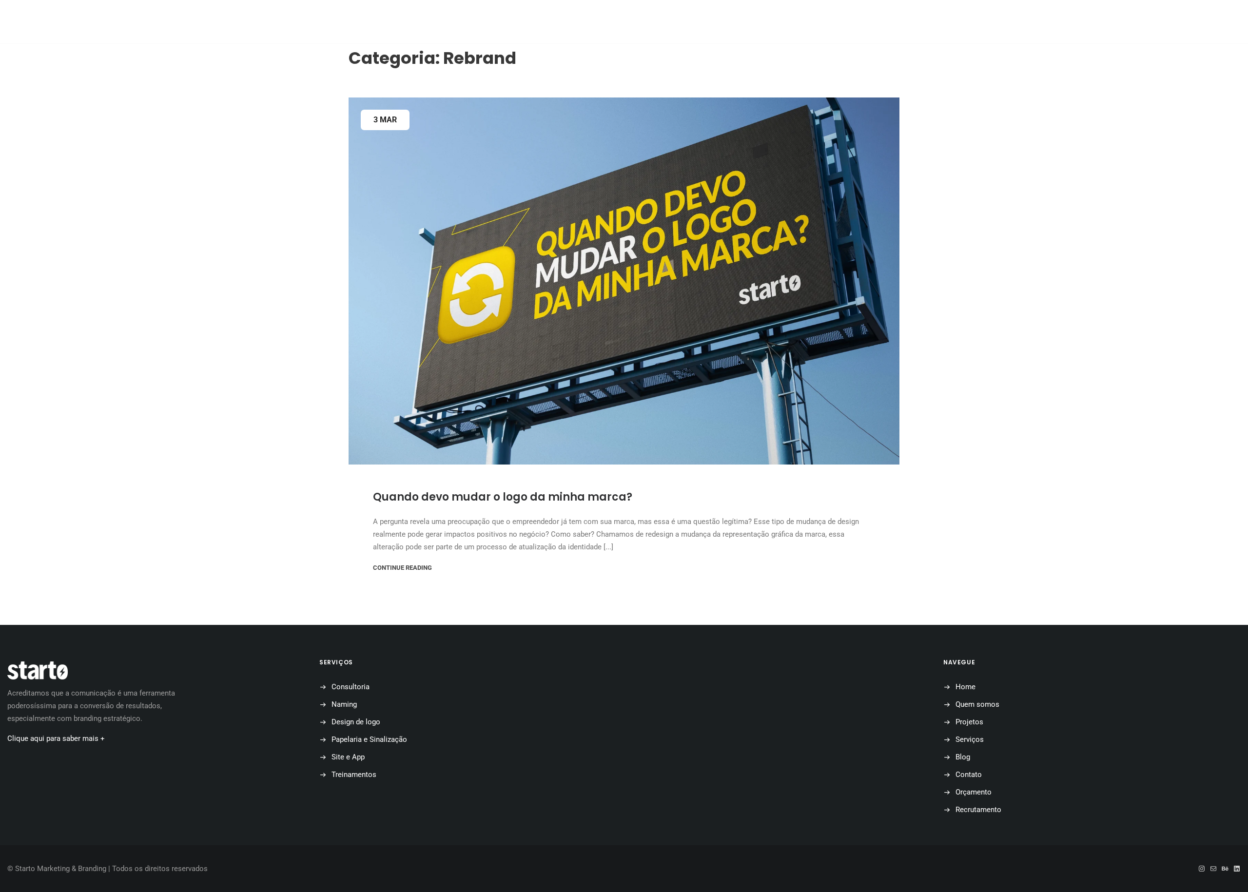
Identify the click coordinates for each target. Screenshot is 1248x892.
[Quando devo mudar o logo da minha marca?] (624, 281)
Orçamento (757, 22)
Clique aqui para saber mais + (56, 738)
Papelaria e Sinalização (369, 739)
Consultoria (351, 686)
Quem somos (518, 22)
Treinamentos (354, 774)
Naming (344, 704)
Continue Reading (402, 567)
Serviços (970, 739)
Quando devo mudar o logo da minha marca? (502, 496)
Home (459, 22)
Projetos (585, 22)
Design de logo (356, 721)
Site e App (348, 757)
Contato (692, 22)
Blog (639, 22)
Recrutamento (978, 809)
